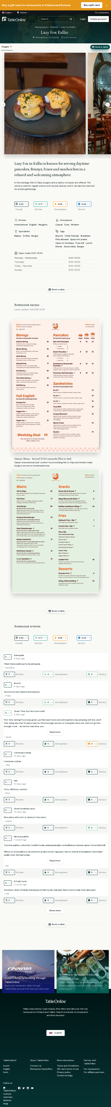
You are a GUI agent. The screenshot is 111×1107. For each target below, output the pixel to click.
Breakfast (85, 235)
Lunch (89, 243)
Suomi (6, 1065)
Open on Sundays (65, 243)
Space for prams (78, 239)
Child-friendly (72, 235)
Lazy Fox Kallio (68, 27)
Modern (75, 224)
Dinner (59, 246)
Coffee (26, 235)
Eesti (5, 1072)
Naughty (42, 224)
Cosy (66, 224)
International (21, 224)
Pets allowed (62, 239)
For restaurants (102, 12)
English (33, 224)
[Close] (107, 5)
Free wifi (80, 243)
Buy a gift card (92, 5)
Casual (59, 224)
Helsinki (54, 27)
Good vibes (70, 246)
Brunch (59, 235)
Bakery (17, 235)
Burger (34, 235)
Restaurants (41, 27)
